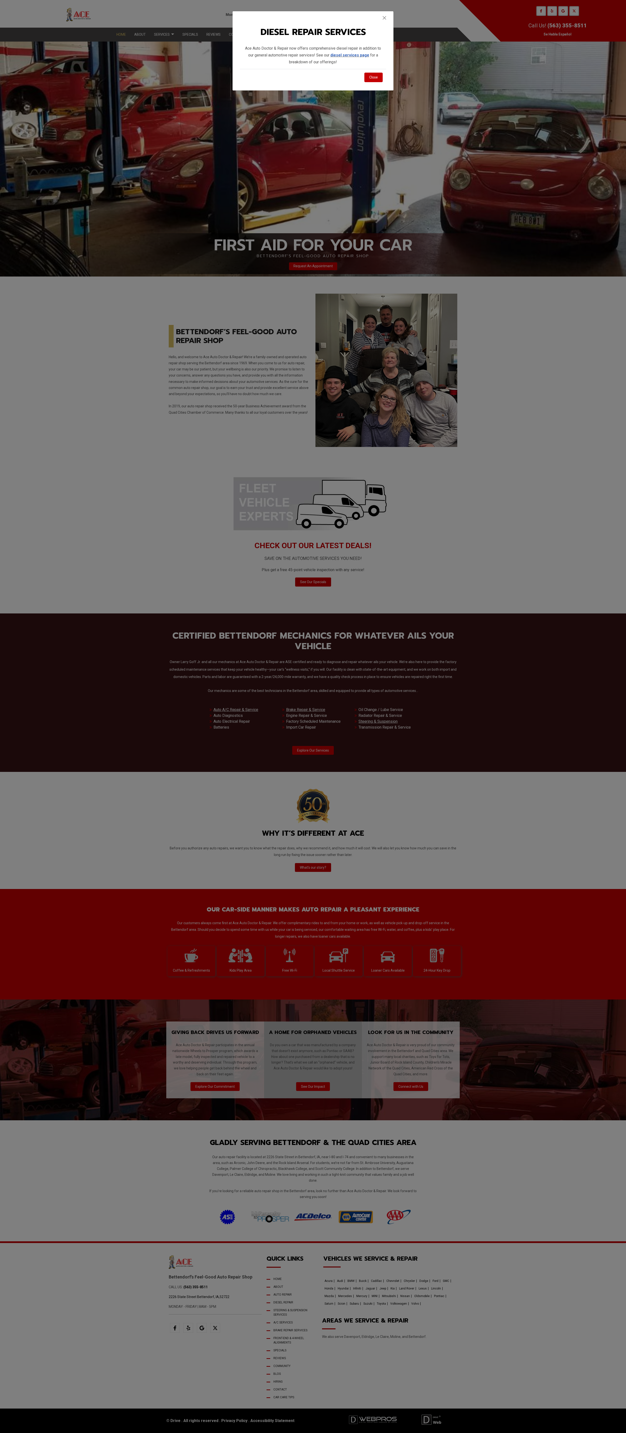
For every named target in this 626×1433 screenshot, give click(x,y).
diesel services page (349, 55)
